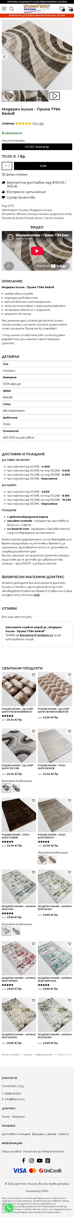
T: (3, 1093)
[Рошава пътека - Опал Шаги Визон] (52, 859)
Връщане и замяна (44, 1134)
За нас (6, 1116)
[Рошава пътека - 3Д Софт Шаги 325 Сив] (16, 788)
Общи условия (11, 1151)
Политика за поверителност (43, 1151)
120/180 (29, 146)
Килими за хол (33, 218)
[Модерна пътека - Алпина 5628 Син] (16, 931)
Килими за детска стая (55, 214)
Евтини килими (27, 214)
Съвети (63, 1134)
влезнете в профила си (36, 635)
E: (3, 1099)
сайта (35, 1203)
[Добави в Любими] (33, 674)
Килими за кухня (12, 218)
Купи (43, 166)
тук (37, 595)
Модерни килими (40, 210)
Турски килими (54, 218)
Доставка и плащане (16, 1134)
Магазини (18, 1116)
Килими (23, 210)
